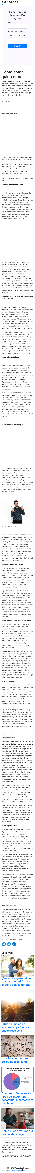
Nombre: (11, 22)
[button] (3, 5)
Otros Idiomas (16, 1170)
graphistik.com (9, 1)
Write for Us (27, 1170)
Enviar (17, 46)
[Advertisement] (17, 136)
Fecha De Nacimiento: (16, 31)
